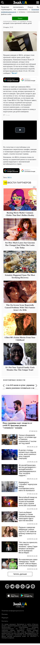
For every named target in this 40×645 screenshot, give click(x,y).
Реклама (5, 614)
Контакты (5, 621)
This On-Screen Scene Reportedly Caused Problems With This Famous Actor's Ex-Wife (20, 307)
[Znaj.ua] (20, 2)
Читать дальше (20, 574)
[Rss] (7, 586)
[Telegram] (12, 586)
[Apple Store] (13, 595)
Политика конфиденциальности (13, 611)
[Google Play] (27, 595)
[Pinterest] (33, 586)
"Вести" (14, 73)
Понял (20, 18)
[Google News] (22, 586)
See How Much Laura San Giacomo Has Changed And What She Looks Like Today (20, 245)
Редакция (5, 617)
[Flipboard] (28, 586)
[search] (2, 2)
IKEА (9, 177)
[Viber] (17, 586)
